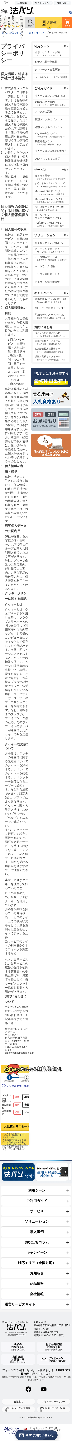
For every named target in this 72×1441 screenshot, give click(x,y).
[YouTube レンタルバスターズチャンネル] (44, 1389)
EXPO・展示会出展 (46, 61)
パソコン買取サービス (47, 274)
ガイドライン (36, 32)
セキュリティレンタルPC (49, 242)
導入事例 (9, 22)
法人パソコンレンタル (14, 32)
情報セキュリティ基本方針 (17, 1409)
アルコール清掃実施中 (47, 282)
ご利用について (13, 22)
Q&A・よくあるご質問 (47, 158)
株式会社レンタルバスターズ (39, 1417)
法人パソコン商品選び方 (51, 150)
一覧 (64, 46)
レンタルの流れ (4, 22)
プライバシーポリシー (53, 1401)
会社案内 (18, 1401)
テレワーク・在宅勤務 (47, 69)
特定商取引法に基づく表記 (52, 1409)
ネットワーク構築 (45, 266)
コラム (17, 22)
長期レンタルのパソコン (48, 119)
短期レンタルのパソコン (48, 127)
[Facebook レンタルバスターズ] (28, 1389)
